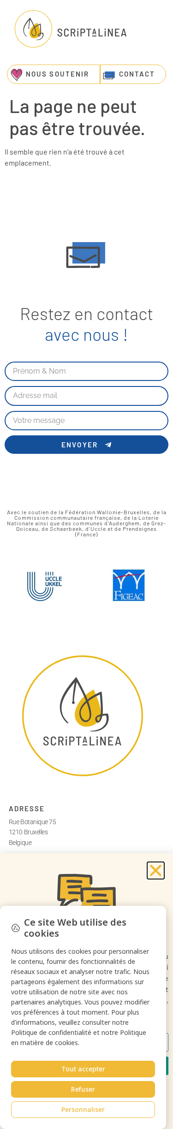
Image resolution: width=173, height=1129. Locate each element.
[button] (156, 870)
